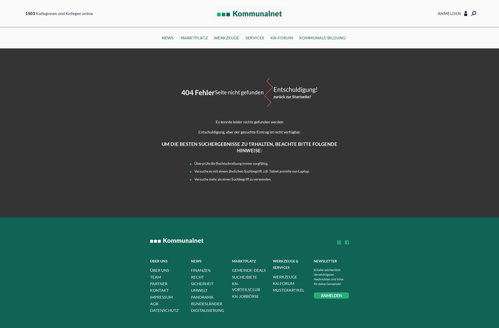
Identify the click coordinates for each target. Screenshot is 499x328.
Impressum (161, 297)
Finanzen (201, 270)
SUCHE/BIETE (244, 277)
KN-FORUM (282, 37)
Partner (158, 283)
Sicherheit (202, 283)
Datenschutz (164, 310)
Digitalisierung (207, 310)
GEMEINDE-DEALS (249, 270)
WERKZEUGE (226, 37)
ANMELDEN (331, 295)
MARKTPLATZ (194, 37)
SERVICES (255, 37)
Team (155, 277)
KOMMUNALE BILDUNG (322, 37)
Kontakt (159, 290)
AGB (154, 303)
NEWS (168, 37)
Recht (197, 277)
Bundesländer (206, 303)
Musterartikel (288, 290)
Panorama (202, 297)
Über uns (159, 270)
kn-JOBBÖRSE (245, 296)
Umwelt (199, 290)
